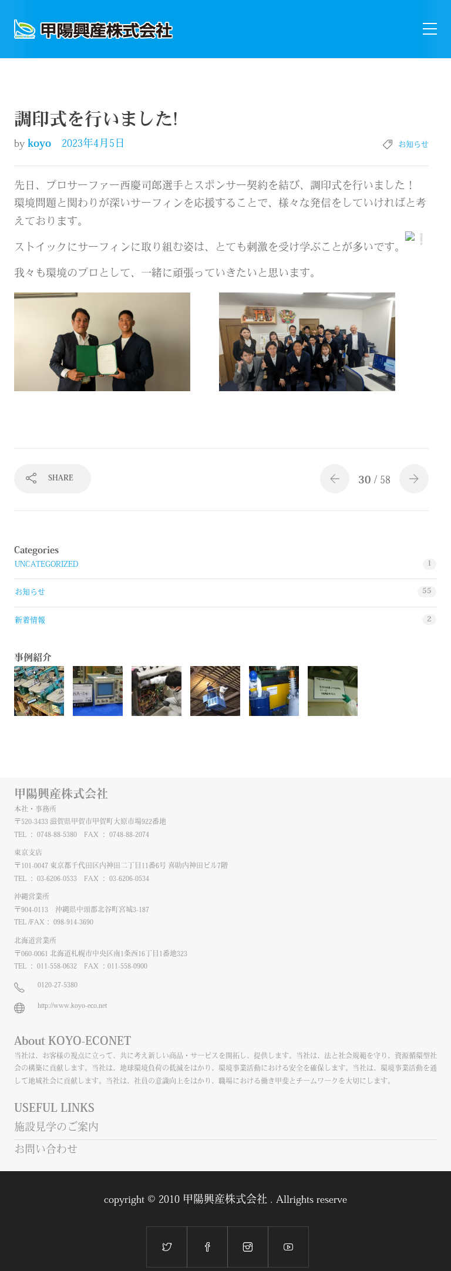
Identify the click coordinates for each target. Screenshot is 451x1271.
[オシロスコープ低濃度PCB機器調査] (98, 691)
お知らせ (413, 145)
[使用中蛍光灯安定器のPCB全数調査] (215, 691)
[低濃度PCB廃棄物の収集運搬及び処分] (274, 691)
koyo (41, 144)
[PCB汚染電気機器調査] (156, 691)
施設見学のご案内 (56, 1128)
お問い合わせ (46, 1150)
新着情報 (30, 620)
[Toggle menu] (430, 29)
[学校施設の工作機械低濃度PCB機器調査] (39, 691)
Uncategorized (46, 565)
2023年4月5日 (93, 144)
